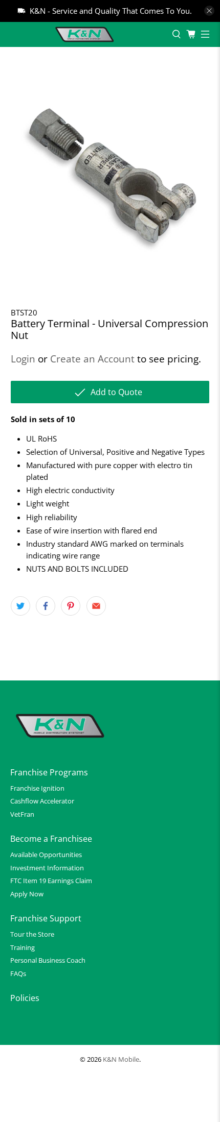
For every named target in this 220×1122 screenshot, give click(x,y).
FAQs (18, 973)
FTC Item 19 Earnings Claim (51, 880)
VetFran (22, 814)
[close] (209, 11)
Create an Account (92, 358)
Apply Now (26, 893)
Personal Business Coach (47, 960)
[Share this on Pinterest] (70, 606)
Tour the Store (32, 934)
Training (22, 947)
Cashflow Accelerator (42, 801)
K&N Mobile (121, 1059)
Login (23, 358)
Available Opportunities (46, 854)
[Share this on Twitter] (20, 606)
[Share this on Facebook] (45, 606)
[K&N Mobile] (86, 35)
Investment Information (47, 867)
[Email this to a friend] (96, 606)
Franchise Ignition (37, 788)
